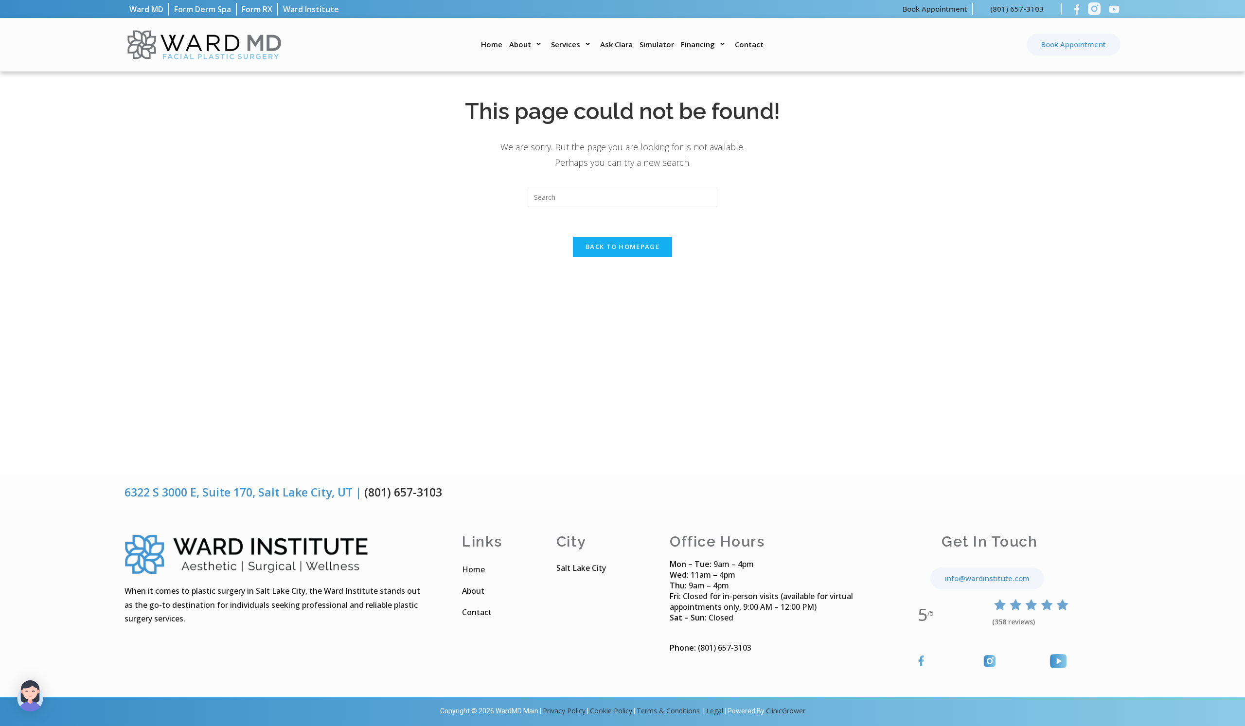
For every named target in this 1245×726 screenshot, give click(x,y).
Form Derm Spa (202, 9)
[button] (30, 695)
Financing (698, 44)
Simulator (657, 44)
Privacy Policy (564, 710)
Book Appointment (935, 9)
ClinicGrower (785, 710)
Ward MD (146, 9)
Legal (714, 710)
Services (565, 44)
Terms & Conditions (669, 710)
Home (491, 44)
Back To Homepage (622, 246)
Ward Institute (311, 9)
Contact (749, 44)
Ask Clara (616, 44)
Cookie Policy (611, 710)
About (520, 44)
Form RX (257, 9)
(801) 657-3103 (1017, 9)
